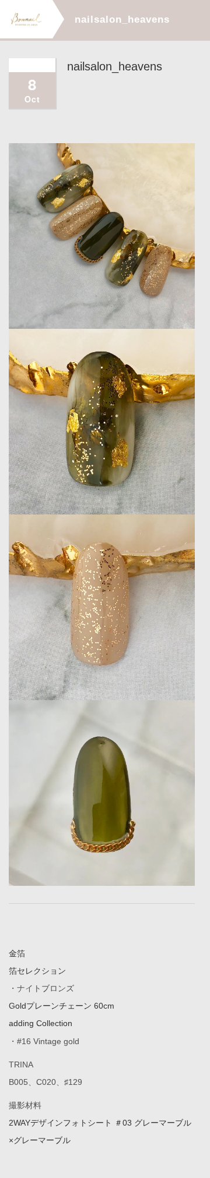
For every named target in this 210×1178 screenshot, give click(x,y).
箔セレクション (37, 970)
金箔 (17, 953)
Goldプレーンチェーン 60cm (61, 1005)
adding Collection (40, 1023)
